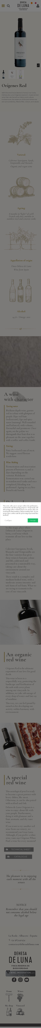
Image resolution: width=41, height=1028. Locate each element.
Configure (8, 520)
